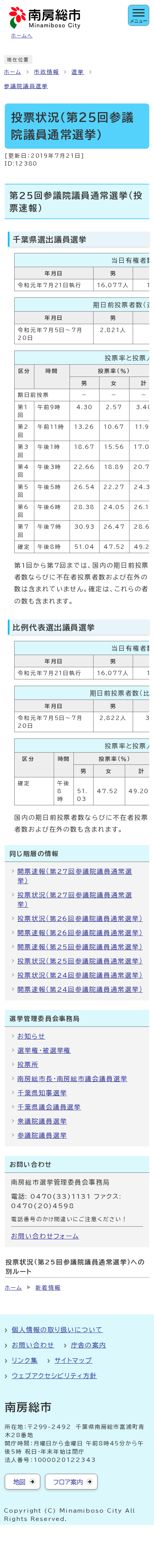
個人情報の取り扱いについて (57, 1330)
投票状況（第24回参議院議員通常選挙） (80, 975)
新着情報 (48, 1287)
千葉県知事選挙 (42, 1093)
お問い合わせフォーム (45, 1236)
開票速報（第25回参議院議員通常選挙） (80, 947)
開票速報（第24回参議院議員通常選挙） (80, 989)
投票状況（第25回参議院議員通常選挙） (80, 961)
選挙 (77, 72)
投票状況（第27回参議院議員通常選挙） (74, 900)
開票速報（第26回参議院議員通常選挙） (80, 933)
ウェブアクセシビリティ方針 (54, 1376)
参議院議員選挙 (26, 86)
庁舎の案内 (89, 1345)
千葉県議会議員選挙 (49, 1107)
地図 (19, 1482)
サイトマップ (73, 1360)
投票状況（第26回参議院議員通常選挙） (80, 918)
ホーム (12, 72)
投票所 (28, 1064)
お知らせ (31, 1036)
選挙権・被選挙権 (44, 1050)
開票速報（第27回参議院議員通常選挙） (74, 876)
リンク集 (25, 1360)
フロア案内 (68, 1482)
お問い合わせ (33, 1345)
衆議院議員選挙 (42, 1121)
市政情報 (46, 72)
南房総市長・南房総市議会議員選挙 (72, 1079)
